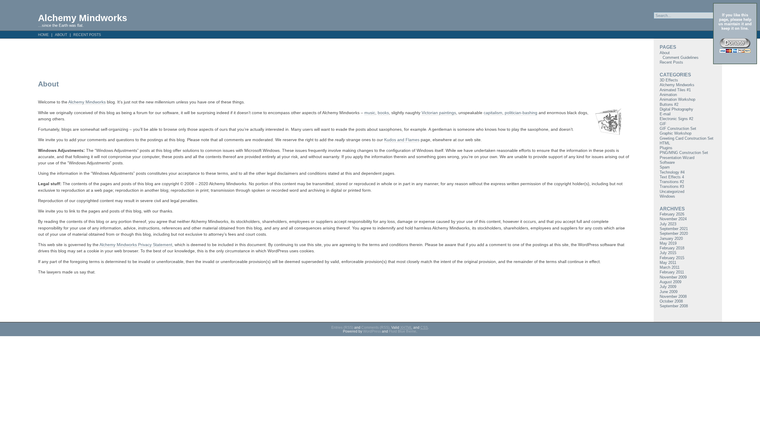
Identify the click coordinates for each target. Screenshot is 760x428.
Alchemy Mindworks (82, 18)
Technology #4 (672, 172)
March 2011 (670, 267)
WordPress (372, 331)
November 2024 (673, 219)
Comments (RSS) (375, 327)
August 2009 (670, 282)
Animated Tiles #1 (675, 90)
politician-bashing (521, 112)
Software (667, 162)
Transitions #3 (672, 186)
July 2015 (668, 253)
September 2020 (674, 233)
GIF (663, 124)
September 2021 (674, 228)
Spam (665, 167)
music (369, 112)
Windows (667, 196)
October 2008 (671, 301)
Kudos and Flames (401, 139)
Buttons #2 (669, 104)
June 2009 (668, 291)
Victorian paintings (439, 112)
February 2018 (672, 248)
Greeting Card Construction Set (686, 138)
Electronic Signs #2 (676, 119)
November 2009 (673, 277)
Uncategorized (672, 191)
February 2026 (672, 214)
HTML (665, 143)
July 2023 (668, 224)
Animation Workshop (677, 99)
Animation (668, 94)
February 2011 (672, 272)
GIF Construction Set (678, 128)
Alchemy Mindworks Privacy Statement (135, 244)
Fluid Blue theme (402, 331)
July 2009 (668, 286)
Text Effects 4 (672, 177)
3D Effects (669, 80)
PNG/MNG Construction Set (684, 152)
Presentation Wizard (677, 157)
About (61, 35)
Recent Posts (87, 35)
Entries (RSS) (342, 327)
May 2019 (668, 243)
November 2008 (673, 296)
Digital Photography (676, 109)
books (383, 112)
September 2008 (674, 306)
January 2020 (671, 238)
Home (43, 35)
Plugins (666, 148)
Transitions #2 (672, 182)
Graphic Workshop (675, 133)
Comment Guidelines (681, 57)
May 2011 (668, 262)
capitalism (493, 112)
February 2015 (672, 258)
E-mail (665, 114)
